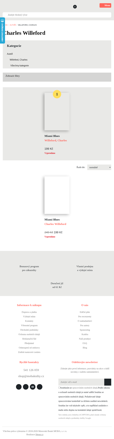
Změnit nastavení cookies (29, 352)
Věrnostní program (29, 325)
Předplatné (29, 343)
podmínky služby (78, 418)
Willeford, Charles (18, 60)
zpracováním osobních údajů (84, 388)
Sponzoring (85, 330)
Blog (85, 347)
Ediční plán (85, 312)
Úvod (5, 25)
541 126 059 (31, 370)
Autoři (13, 25)
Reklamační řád (29, 339)
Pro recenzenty (84, 316)
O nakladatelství (85, 321)
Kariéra (85, 334)
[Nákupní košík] (72, 5)
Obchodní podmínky (29, 330)
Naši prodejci (85, 339)
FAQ (85, 343)
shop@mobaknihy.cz (31, 376)
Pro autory (84, 325)
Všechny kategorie (19, 65)
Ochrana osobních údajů (29, 334)
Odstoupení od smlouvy (29, 347)
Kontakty (29, 321)
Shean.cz (39, 434)
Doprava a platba (29, 312)
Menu (107, 5)
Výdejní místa (29, 316)
